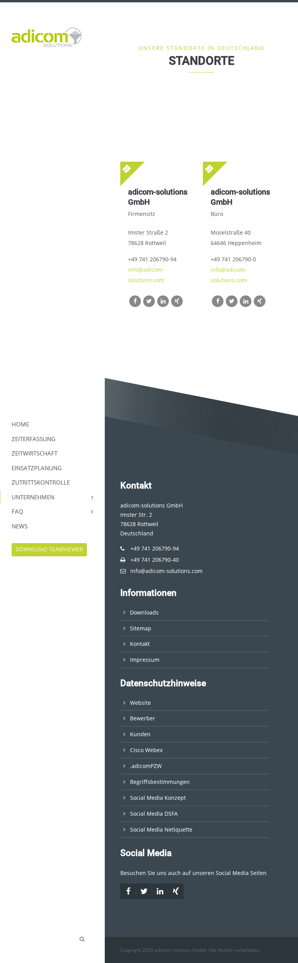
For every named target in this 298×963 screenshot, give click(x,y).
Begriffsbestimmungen (160, 781)
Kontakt (140, 643)
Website (140, 702)
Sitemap (140, 628)
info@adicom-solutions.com (166, 571)
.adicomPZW (146, 766)
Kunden (140, 734)
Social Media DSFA (154, 813)
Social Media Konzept (158, 797)
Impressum (144, 659)
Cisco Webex (146, 750)
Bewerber (142, 718)
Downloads (144, 612)
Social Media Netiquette (161, 829)
